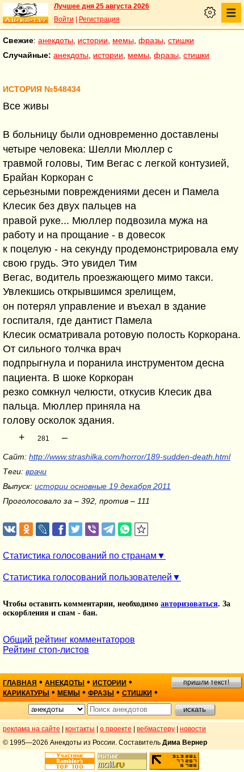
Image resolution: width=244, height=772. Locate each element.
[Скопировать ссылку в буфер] (141, 529)
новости (193, 729)
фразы (150, 40)
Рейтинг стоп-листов (46, 650)
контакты (80, 729)
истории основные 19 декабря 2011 (103, 486)
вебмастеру (156, 729)
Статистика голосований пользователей (87, 577)
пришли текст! (206, 682)
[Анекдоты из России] (25, 13)
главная (20, 683)
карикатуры (26, 693)
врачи (36, 471)
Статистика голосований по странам (80, 555)
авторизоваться (189, 604)
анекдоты (55, 40)
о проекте (116, 729)
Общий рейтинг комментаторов (69, 639)
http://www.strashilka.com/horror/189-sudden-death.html (129, 456)
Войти (64, 19)
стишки (181, 40)
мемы (123, 40)
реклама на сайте (31, 729)
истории (93, 40)
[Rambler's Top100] (70, 761)
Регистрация (99, 19)
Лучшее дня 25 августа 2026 (101, 6)
